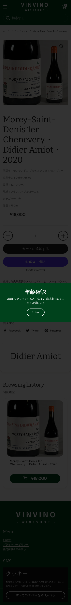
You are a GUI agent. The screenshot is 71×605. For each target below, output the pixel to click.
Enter (35, 312)
